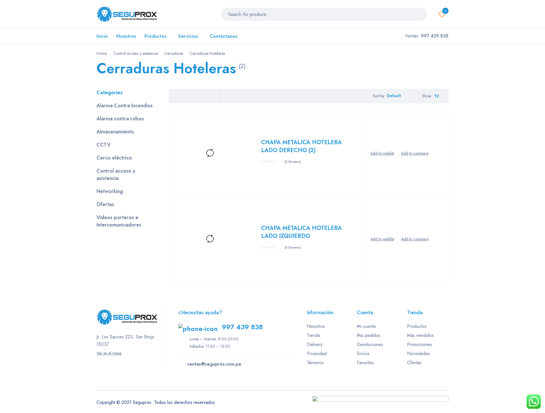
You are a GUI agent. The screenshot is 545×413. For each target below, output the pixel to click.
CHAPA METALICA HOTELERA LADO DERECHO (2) (301, 146)
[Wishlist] (382, 153)
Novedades (418, 353)
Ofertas (105, 204)
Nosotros (316, 326)
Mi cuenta (366, 326)
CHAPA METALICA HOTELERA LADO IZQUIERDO (301, 232)
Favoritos (365, 362)
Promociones (419, 344)
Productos (417, 326)
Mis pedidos (368, 335)
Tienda (313, 335)
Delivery (314, 344)
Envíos (363, 353)
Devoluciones (370, 344)
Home (102, 53)
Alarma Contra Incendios (125, 105)
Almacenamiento (115, 131)
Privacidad (317, 353)
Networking (110, 191)
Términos (315, 362)
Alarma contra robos (120, 118)
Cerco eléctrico (114, 158)
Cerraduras (173, 53)
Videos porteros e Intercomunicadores (119, 221)
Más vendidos (420, 335)
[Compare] (414, 153)
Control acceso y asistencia (135, 53)
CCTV (103, 144)
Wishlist (445, 11)
